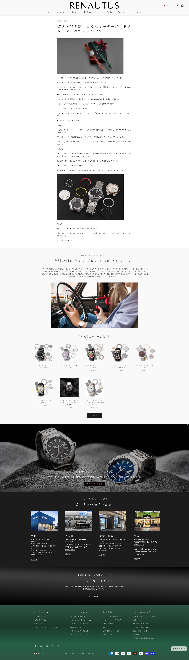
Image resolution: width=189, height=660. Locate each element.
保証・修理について (140, 631)
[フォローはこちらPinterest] (52, 646)
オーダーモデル (62, 12)
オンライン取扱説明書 (141, 624)
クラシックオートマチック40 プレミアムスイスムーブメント (94, 402)
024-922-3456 (139, 544)
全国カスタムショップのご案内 (144, 616)
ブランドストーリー (124, 12)
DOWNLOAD (94, 596)
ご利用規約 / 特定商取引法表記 (143, 638)
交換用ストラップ (90, 12)
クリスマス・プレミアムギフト (81, 635)
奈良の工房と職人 (40, 620)
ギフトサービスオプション (79, 631)
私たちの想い (39, 624)
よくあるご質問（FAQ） (141, 627)
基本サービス (137, 620)
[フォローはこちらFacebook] (35, 646)
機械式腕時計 (108, 624)
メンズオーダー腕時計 (111, 616)
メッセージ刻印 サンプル (79, 624)
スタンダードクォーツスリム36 (145, 366)
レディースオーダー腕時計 (112, 620)
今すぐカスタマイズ (94, 484)
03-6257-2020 (105, 550)
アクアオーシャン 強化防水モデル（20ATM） (120, 366)
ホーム (50, 12)
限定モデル (75, 12)
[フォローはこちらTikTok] (58, 646)
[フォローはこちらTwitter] (41, 646)
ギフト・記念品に (106, 12)
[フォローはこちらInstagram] (47, 646)
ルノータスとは (39, 616)
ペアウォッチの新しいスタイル (81, 620)
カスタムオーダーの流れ (78, 616)
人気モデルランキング (111, 631)
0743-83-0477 (36, 555)
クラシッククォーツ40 (44, 365)
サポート (138, 12)
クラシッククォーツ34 (69, 365)
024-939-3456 (139, 554)
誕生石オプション (76, 627)
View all (94, 415)
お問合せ (136, 635)
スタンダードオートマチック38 (94, 366)
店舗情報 (34, 559)
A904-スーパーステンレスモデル (43, 401)
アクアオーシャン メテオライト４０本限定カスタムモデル (69, 402)
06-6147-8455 (70, 549)
